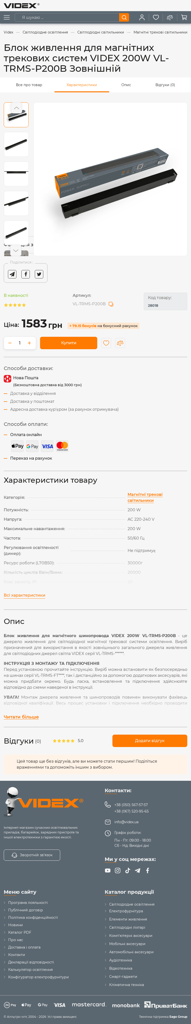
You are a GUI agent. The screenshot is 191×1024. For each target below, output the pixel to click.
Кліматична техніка (126, 985)
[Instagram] (118, 871)
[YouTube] (108, 871)
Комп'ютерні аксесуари (130, 935)
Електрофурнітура (126, 911)
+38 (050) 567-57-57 (131, 805)
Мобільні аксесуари (127, 944)
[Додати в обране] (106, 343)
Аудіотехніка (120, 960)
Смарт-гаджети (123, 976)
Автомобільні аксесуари (131, 952)
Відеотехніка (120, 968)
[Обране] (156, 17)
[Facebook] (147, 871)
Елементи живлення (128, 919)
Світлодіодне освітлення (131, 904)
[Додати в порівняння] (120, 343)
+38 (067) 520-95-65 (131, 811)
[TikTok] (128, 871)
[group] (110, 179)
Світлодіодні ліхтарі (127, 927)
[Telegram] (138, 871)
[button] (16, 107)
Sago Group (178, 1017)
